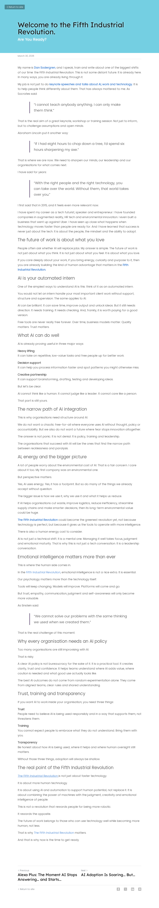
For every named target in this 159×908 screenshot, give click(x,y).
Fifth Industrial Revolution (43, 572)
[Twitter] (125, 889)
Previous (24, 870)
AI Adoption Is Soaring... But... (108, 874)
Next (83, 870)
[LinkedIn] (132, 889)
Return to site (16, 7)
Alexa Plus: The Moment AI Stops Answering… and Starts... (47, 877)
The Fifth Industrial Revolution (54, 833)
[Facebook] (118, 889)
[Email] (139, 889)
